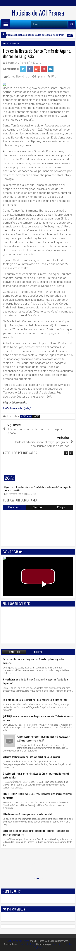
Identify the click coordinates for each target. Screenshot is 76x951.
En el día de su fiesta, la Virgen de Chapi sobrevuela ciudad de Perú (35, 700)
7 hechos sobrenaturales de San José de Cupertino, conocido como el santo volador (36, 775)
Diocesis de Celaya (27, 944)
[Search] (71, 24)
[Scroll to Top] (70, 945)
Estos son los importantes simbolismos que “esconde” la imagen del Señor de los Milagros (36, 832)
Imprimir (40, 76)
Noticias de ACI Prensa (38, 12)
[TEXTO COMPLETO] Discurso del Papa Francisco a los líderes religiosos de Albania (37, 796)
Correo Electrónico (18, 76)
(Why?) (28, 408)
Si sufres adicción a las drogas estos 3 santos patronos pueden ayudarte (33, 661)
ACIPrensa (26, 416)
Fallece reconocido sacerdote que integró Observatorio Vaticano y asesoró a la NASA (43, 738)
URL (53, 76)
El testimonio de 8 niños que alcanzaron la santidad (27, 814)
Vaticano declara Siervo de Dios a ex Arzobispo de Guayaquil (31, 757)
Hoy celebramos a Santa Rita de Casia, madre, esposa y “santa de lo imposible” (35, 681)
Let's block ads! (13, 408)
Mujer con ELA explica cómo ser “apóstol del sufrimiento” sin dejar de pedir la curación (37, 488)
